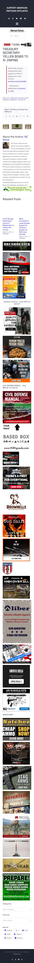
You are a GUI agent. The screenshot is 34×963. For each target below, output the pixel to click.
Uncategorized (13, 99)
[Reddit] (13, 116)
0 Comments (8, 233)
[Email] (24, 116)
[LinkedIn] (17, 116)
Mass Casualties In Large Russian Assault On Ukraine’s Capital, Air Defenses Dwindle (24, 226)
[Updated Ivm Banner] (17, 187)
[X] (9, 116)
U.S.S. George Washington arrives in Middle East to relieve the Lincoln (8, 224)
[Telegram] (27, 116)
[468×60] (17, 43)
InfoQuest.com (17, 954)
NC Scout (6, 98)
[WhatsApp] (20, 116)
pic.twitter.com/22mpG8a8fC (17, 81)
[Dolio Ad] (17, 125)
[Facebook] (6, 116)
